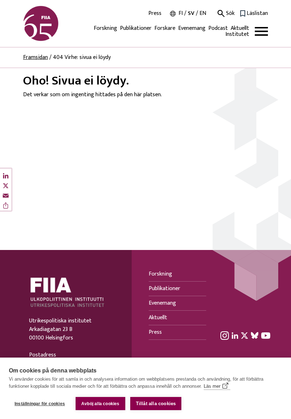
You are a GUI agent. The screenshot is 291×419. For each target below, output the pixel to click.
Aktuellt (240, 28)
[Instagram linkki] (224, 335)
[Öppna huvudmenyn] (261, 31)
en (202, 13)
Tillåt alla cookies (156, 403)
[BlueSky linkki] (254, 335)
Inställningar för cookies (40, 403)
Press (154, 13)
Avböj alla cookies (100, 403)
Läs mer (212, 386)
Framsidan (35, 57)
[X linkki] (244, 335)
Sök (230, 13)
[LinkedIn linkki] (235, 335)
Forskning (105, 28)
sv (191, 13)
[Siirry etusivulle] (57, 23)
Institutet (237, 34)
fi (181, 13)
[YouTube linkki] (265, 335)
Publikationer (136, 28)
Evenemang (191, 28)
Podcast (218, 28)
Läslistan (257, 13)
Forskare (164, 28)
